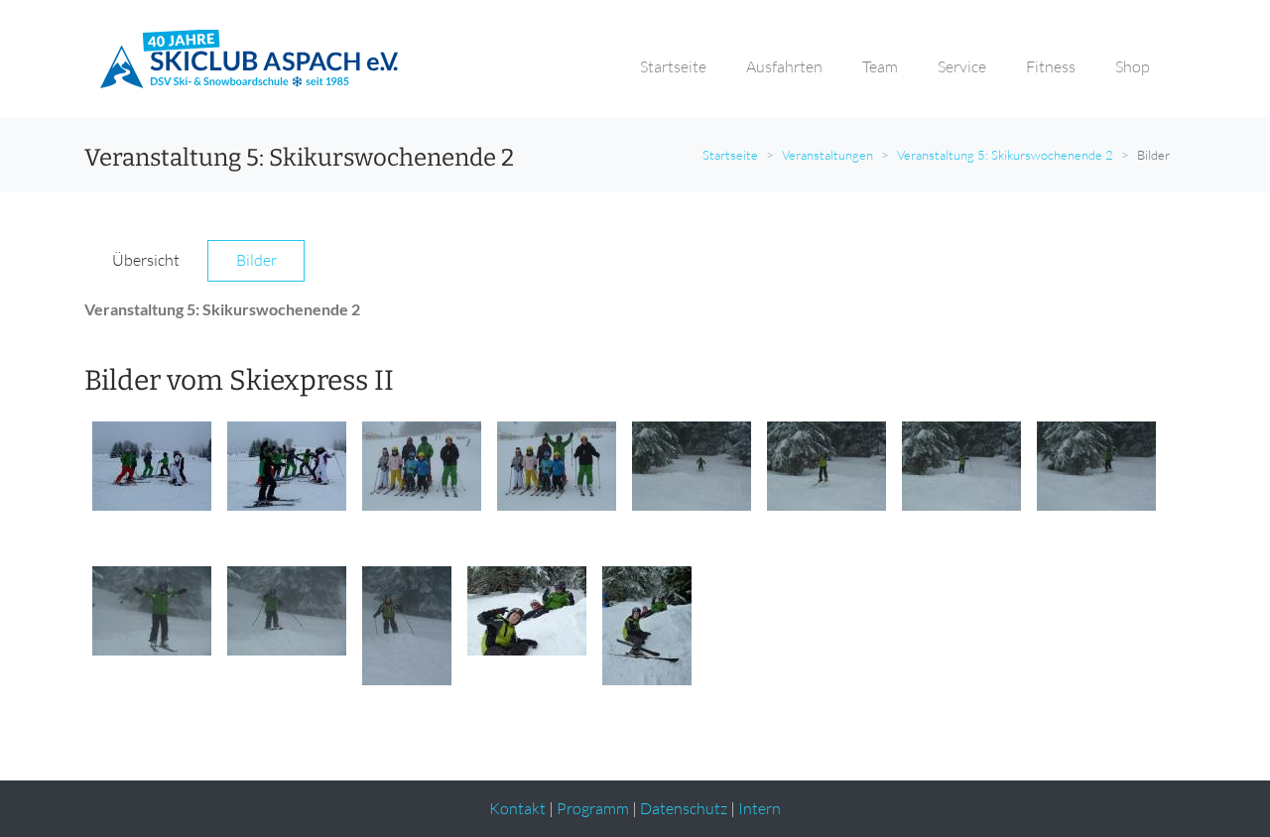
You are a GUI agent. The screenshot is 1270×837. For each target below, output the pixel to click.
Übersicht (146, 260)
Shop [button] (1132, 66)
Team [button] (880, 66)
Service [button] (962, 66)
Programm (593, 808)
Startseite (730, 155)
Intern (759, 808)
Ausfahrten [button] (784, 66)
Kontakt (517, 808)
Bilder (256, 260)
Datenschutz (683, 808)
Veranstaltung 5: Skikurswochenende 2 (1005, 155)
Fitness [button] (1051, 66)
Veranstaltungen (827, 155)
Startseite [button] (673, 66)
